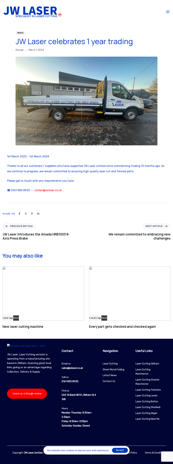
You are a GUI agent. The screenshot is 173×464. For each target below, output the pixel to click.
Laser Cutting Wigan (146, 413)
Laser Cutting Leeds (146, 395)
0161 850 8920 (70, 381)
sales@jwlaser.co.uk (72, 368)
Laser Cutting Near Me (147, 419)
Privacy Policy (129, 452)
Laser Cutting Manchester (142, 371)
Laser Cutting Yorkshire (148, 389)
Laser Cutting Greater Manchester (147, 382)
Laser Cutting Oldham (147, 363)
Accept (120, 450)
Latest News (110, 375)
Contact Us (109, 381)
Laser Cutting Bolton (146, 401)
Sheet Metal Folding (113, 369)
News (20, 33)
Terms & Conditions (155, 452)
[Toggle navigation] (142, 11)
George (19, 50)
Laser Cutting (110, 363)
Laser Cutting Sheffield (147, 407)
